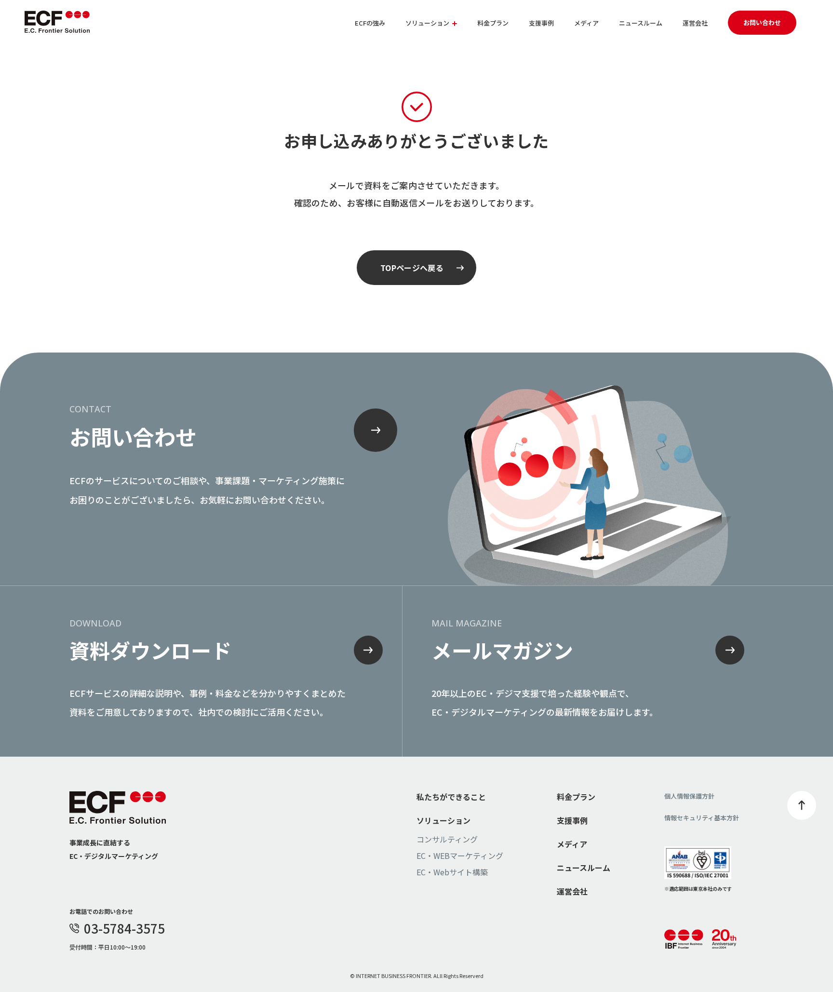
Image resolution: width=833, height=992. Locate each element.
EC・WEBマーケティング (459, 855)
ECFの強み (370, 22)
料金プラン (493, 22)
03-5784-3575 (124, 928)
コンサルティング (447, 839)
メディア (586, 22)
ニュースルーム (640, 22)
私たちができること (451, 796)
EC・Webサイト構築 (452, 872)
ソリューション (443, 820)
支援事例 (541, 22)
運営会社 (695, 22)
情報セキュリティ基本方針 (701, 817)
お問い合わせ (762, 22)
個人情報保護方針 (689, 796)
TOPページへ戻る (411, 267)
